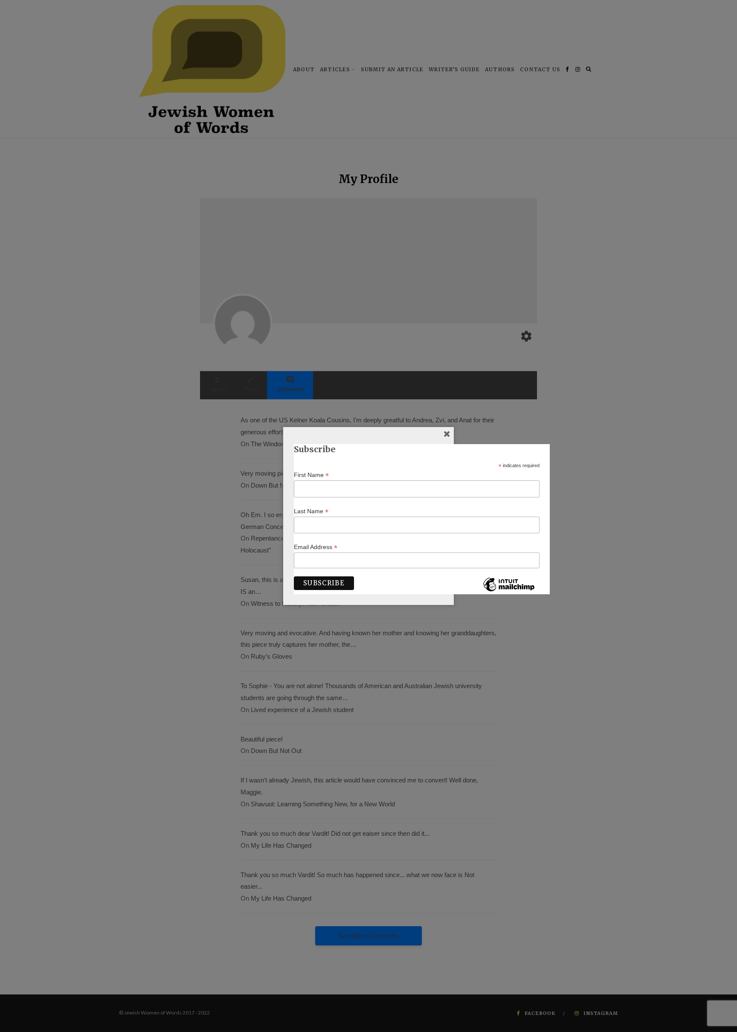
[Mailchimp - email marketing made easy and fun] (509, 590)
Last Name (311, 511)
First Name (311, 475)
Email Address (315, 547)
